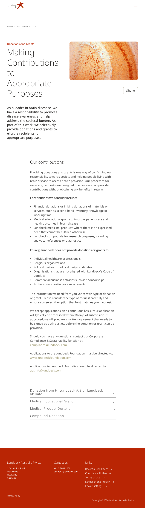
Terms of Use (92, 477)
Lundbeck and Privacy (97, 482)
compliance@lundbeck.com (48, 345)
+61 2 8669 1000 (62, 468)
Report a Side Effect (96, 469)
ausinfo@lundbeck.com (46, 370)
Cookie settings (94, 486)
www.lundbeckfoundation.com (50, 358)
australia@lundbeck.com (66, 471)
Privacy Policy (13, 495)
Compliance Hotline (96, 473)
